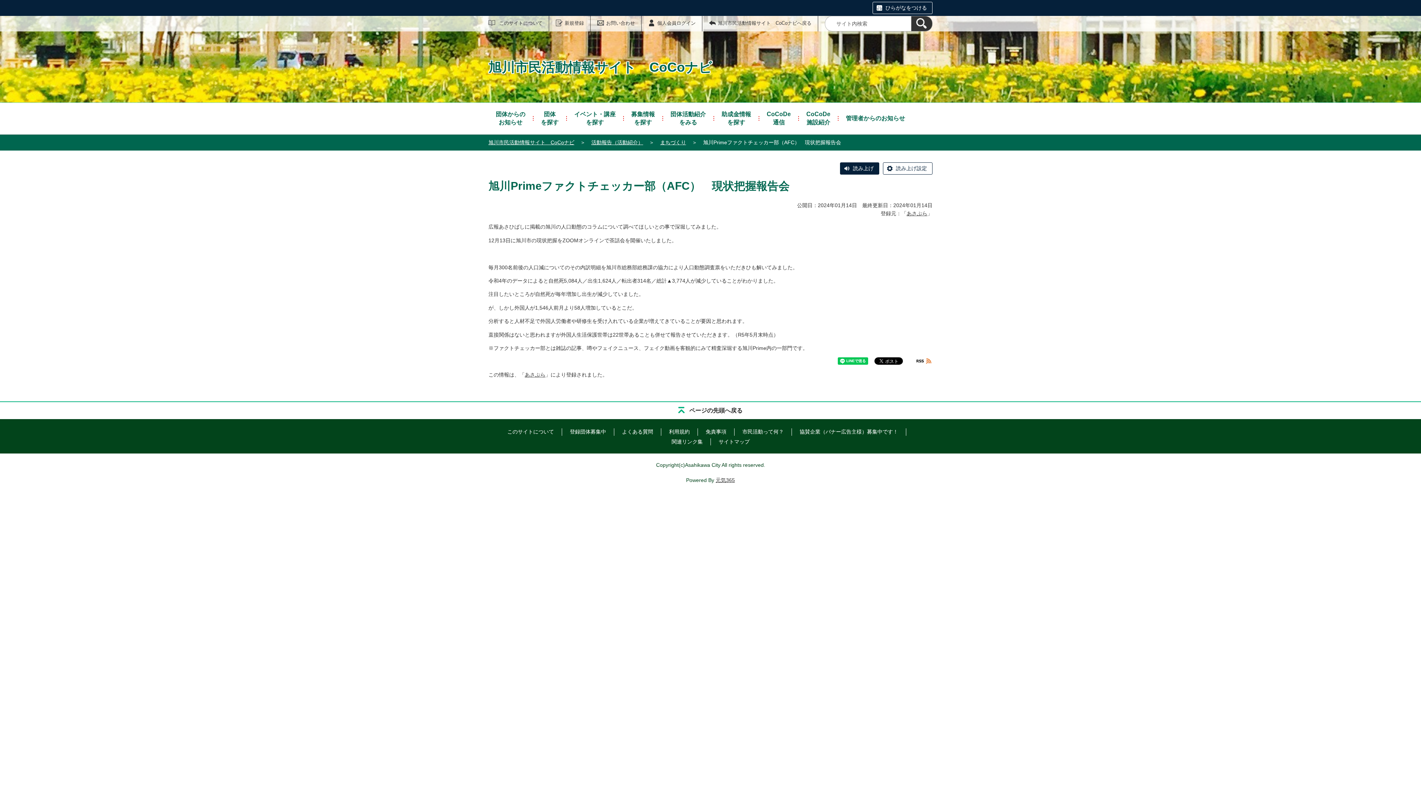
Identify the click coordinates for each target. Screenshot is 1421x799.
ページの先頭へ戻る (716, 410)
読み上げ (863, 168)
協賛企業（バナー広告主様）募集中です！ (849, 432)
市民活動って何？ (763, 432)
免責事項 (716, 432)
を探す (550, 118)
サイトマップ (734, 442)
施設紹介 (818, 118)
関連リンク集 (687, 442)
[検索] (922, 23)
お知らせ (510, 118)
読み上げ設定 (911, 168)
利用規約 (679, 432)
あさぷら (917, 213)
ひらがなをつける (906, 8)
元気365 (725, 480)
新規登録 (574, 23)
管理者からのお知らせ (875, 118)
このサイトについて (520, 23)
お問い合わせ (620, 23)
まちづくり (673, 142)
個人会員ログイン (676, 23)
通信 (779, 118)
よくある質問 (637, 432)
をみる (688, 118)
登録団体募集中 (588, 432)
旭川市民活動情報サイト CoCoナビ (531, 142)
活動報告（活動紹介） (617, 142)
